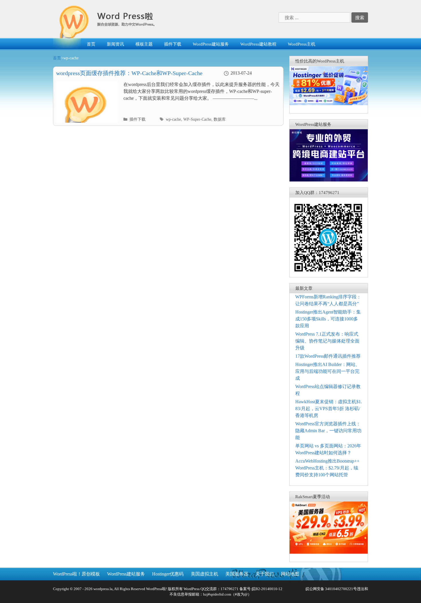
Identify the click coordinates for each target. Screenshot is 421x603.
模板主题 (144, 44)
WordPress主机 (301, 44)
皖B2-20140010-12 (267, 589)
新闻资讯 (115, 44)
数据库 (220, 119)
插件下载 (172, 44)
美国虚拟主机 (204, 573)
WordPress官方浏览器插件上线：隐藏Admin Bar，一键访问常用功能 (328, 430)
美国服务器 (236, 573)
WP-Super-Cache (197, 119)
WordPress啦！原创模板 (76, 573)
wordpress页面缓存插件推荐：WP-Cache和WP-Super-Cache (129, 73)
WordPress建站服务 (211, 44)
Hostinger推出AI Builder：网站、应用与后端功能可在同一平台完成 (327, 371)
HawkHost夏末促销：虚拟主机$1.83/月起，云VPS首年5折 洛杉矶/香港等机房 (328, 408)
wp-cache (173, 119)
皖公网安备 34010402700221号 (331, 589)
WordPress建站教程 (258, 44)
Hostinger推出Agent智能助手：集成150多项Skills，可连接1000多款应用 (328, 319)
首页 (91, 44)
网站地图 (290, 573)
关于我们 (264, 573)
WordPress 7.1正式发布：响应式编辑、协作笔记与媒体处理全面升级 (327, 341)
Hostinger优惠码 (168, 573)
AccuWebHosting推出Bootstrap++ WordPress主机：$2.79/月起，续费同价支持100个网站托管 (327, 468)
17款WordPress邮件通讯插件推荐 (328, 356)
